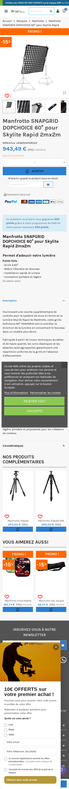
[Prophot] (18, 11)
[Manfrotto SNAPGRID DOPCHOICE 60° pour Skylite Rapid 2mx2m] (64, 93)
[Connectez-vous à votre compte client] (59, 11)
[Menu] (6, 11)
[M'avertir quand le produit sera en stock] (48, 185)
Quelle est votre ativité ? (17, 718)
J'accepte (34, 411)
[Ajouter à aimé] (6, 516)
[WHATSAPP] (63, 660)
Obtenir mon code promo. (22, 779)
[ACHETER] (18, 529)
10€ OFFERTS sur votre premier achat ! (29, 692)
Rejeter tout (34, 401)
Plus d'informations (16, 392)
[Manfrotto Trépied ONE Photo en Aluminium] (51, 486)
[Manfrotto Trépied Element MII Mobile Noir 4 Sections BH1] (18, 486)
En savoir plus (11, 281)
